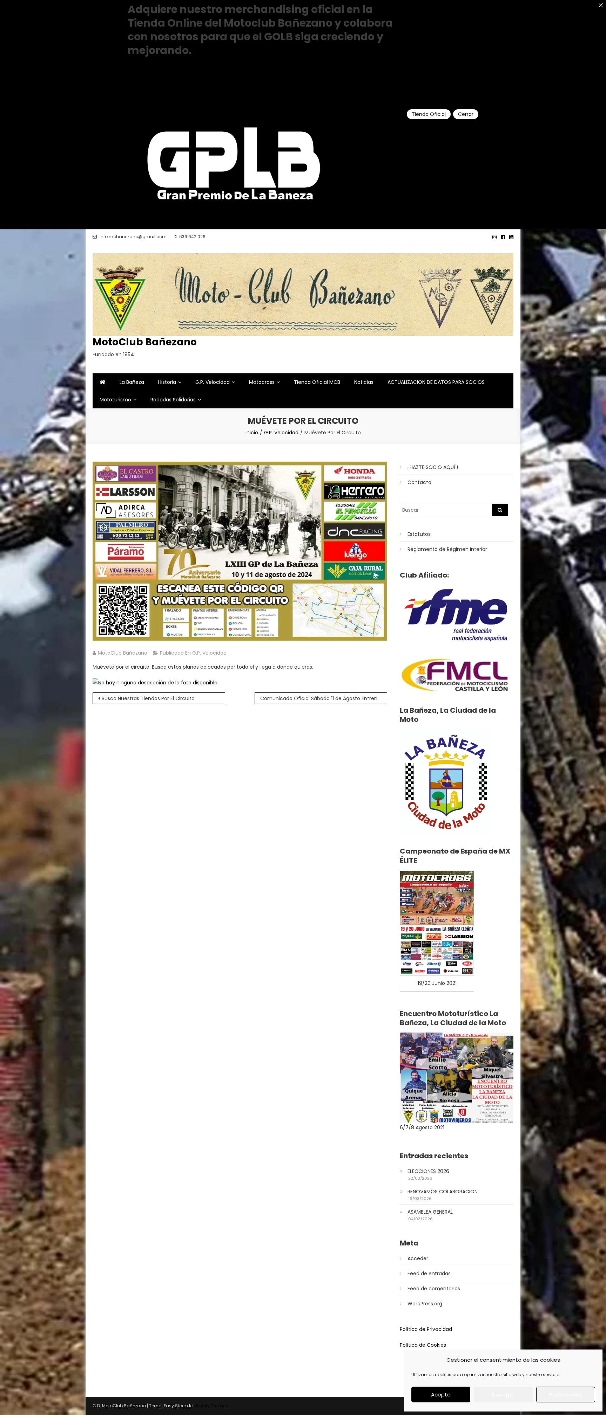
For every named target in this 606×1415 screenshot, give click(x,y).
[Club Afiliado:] (456, 614)
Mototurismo (115, 399)
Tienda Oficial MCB (317, 382)
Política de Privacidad (426, 1329)
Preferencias (565, 1394)
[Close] (600, 5)
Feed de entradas (429, 1273)
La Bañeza (132, 382)
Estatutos (419, 534)
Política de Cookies (423, 1344)
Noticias (363, 382)
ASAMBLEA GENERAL (430, 1211)
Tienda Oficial (429, 114)
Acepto (441, 1394)
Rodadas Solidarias (173, 399)
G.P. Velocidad (212, 382)
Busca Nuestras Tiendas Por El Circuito (148, 698)
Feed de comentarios (434, 1288)
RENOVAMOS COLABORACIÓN (443, 1191)
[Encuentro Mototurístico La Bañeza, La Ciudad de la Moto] (456, 1077)
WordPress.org (425, 1303)
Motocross (262, 382)
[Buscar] (500, 510)
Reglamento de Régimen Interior (447, 549)
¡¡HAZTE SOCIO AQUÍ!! (433, 467)
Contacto (419, 482)
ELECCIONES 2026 (428, 1171)
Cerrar (465, 114)
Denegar (503, 1394)
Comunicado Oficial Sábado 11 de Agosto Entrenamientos (323, 698)
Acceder (418, 1258)
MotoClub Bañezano (145, 342)
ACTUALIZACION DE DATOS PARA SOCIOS (436, 382)
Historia (167, 382)
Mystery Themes (211, 1406)
